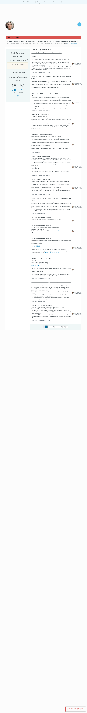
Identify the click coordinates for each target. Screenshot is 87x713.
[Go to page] (58, 327)
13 (61, 326)
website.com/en (37, 245)
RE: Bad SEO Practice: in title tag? (40, 114)
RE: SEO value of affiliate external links (41, 259)
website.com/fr (37, 248)
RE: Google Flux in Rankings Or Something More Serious (46, 53)
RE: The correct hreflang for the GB (41, 217)
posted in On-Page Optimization (38, 90)
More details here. (72, 43)
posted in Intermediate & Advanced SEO (40, 72)
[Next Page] (66, 327)
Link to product (34, 273)
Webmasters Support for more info (51, 252)
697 (14, 90)
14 (64, 326)
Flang (59, 230)
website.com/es (37, 246)
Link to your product (35, 265)
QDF (62, 55)
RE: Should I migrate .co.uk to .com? (41, 156)
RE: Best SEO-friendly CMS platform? (41, 134)
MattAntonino (77, 63)
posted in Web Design (36, 152)
